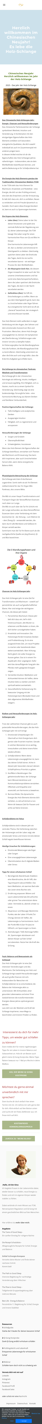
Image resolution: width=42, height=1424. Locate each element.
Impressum (11, 1403)
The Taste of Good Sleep (12, 1232)
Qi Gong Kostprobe (11, 1338)
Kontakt (32, 1403)
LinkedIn (5, 1376)
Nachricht (23, 1396)
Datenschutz (22, 1403)
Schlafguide (8, 1327)
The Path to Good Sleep (11, 1273)
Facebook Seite (8, 1389)
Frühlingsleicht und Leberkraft (16, 1348)
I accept (24, 1421)
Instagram (6, 1379)
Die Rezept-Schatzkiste (11, 1242)
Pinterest (6, 1382)
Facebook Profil (8, 1386)
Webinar (7, 1362)
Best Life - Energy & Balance (13, 1301)
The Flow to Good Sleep (11, 1287)
